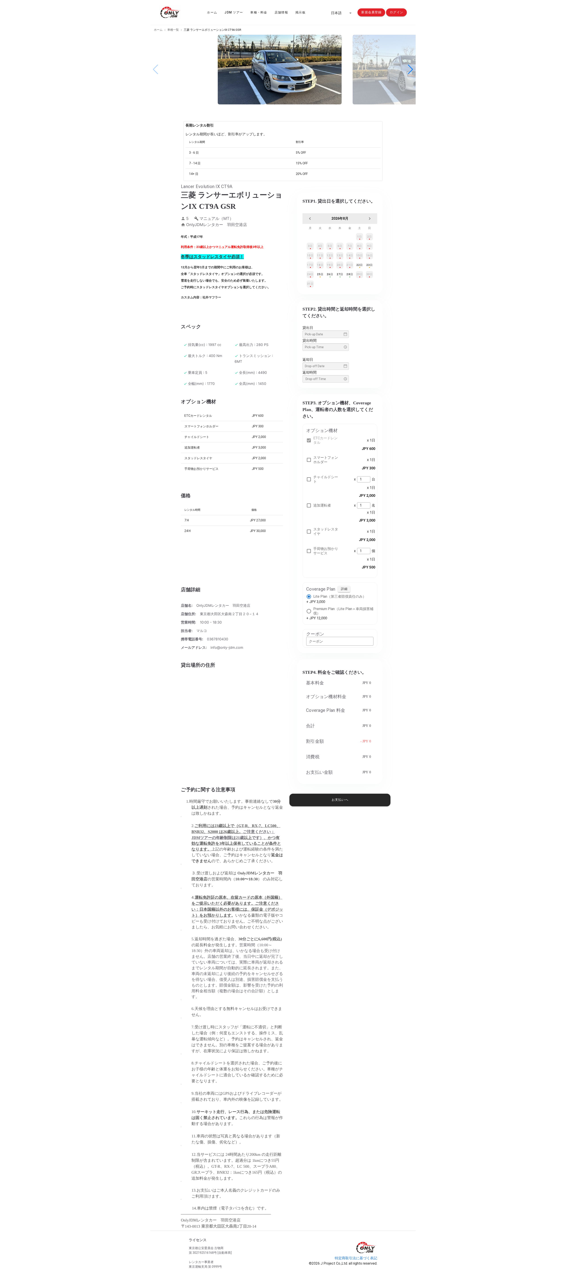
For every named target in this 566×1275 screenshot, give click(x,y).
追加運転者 (322, 505)
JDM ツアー (233, 12)
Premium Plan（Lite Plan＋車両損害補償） (343, 611)
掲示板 (300, 12)
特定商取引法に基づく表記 (356, 1258)
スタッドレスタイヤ (325, 531)
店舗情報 (281, 12)
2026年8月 (339, 218)
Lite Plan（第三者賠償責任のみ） (339, 596)
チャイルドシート (325, 479)
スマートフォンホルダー (325, 459)
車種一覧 (173, 29)
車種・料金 (258, 12)
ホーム (212, 12)
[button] (342, 12)
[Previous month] (310, 219)
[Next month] (370, 219)
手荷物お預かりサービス (325, 551)
